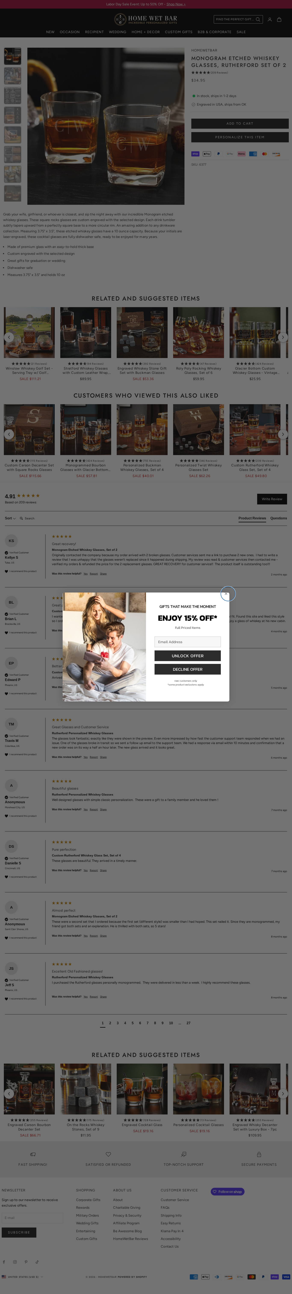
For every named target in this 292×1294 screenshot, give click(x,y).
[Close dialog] (228, 594)
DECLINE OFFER (187, 669)
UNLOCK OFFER (188, 656)
